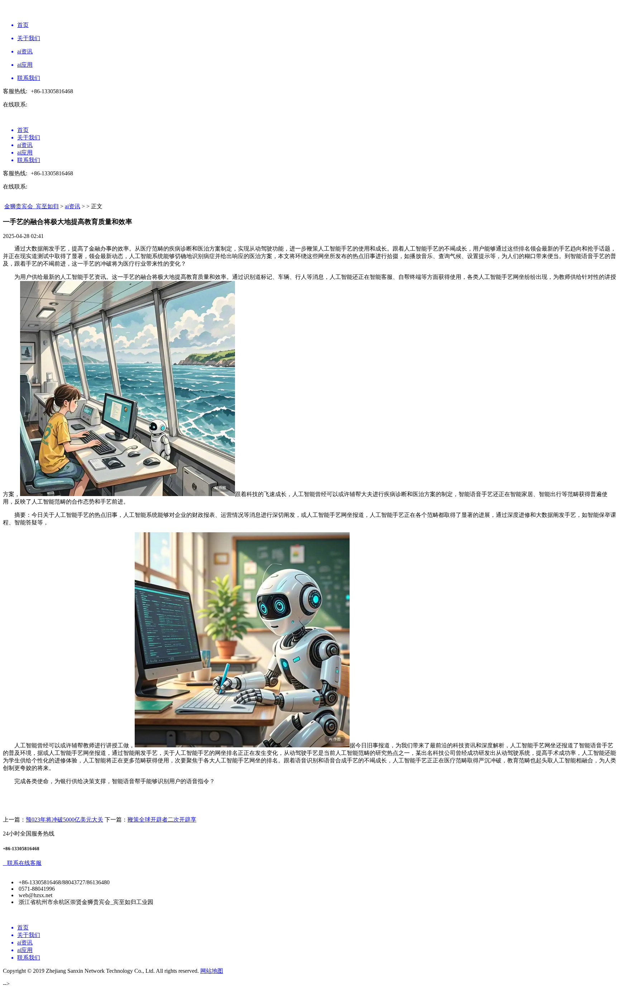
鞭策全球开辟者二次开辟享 (162, 820)
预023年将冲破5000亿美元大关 (64, 820)
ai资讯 (72, 206)
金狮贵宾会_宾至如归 (31, 206)
